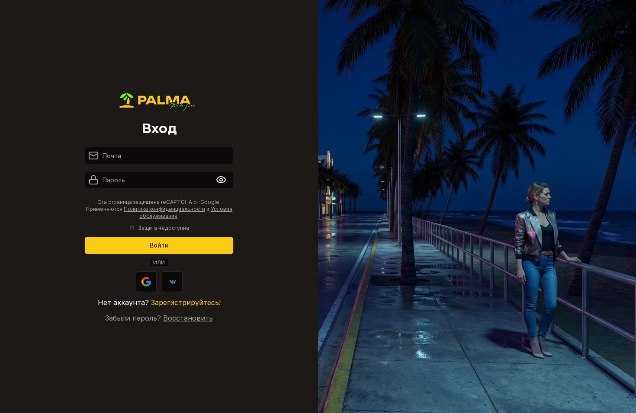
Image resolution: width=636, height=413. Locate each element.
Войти (159, 245)
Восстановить (188, 318)
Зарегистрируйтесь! (186, 302)
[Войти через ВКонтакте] (172, 281)
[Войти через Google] (146, 281)
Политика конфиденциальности (164, 209)
